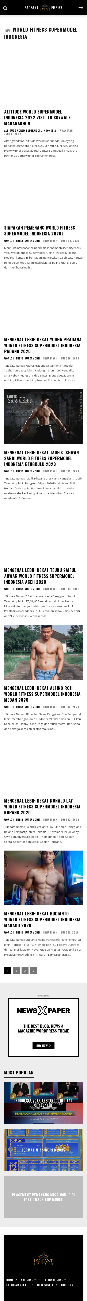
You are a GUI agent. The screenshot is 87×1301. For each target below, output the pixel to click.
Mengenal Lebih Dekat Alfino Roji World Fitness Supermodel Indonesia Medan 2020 (42, 694)
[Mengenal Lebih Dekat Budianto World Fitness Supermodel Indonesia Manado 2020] (43, 878)
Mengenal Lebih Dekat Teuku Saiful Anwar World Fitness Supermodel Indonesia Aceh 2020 (40, 576)
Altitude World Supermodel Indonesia (30, 130)
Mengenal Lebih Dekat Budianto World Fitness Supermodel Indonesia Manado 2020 (42, 919)
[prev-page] (68, 1089)
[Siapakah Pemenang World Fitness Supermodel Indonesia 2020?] (43, 191)
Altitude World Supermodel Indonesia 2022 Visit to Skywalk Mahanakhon (37, 117)
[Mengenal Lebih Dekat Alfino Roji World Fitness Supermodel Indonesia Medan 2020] (43, 652)
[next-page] (33, 970)
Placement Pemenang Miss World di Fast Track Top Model (43, 1197)
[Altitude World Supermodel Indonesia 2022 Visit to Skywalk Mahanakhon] (43, 75)
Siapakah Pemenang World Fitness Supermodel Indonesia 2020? (39, 230)
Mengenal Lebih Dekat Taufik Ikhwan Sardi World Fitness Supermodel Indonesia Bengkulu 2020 (41, 458)
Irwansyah (66, 130)
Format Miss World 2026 (43, 1150)
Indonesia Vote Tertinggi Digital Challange (43, 1103)
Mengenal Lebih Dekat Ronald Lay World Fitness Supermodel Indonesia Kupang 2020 (42, 806)
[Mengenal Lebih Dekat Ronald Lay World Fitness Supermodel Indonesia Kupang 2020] (43, 765)
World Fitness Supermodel (22, 240)
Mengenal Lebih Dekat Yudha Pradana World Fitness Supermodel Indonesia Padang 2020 (43, 345)
